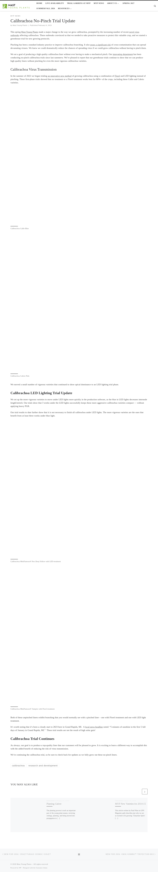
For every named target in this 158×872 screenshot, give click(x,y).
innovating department (123, 54)
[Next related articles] (145, 791)
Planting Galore (54, 803)
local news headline (94, 727)
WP (20, 868)
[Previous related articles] (138, 791)
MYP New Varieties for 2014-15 (130, 803)
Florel (117, 76)
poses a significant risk (100, 44)
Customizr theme (41, 868)
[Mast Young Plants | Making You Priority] (17, 5)
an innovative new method (59, 76)
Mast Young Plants (20, 25)
